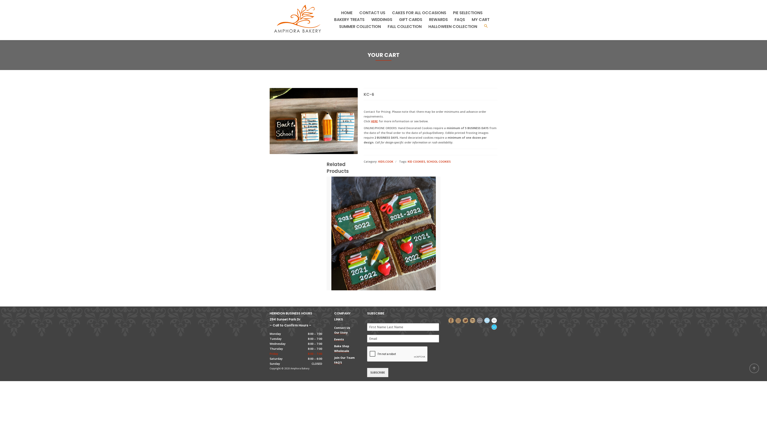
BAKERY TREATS (349, 19)
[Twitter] (465, 320)
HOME (347, 13)
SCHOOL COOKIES (439, 161)
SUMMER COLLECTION (360, 26)
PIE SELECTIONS (468, 13)
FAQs (460, 19)
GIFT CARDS (410, 19)
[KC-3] (376, 215)
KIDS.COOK (385, 161)
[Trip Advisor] (472, 320)
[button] (486, 26)
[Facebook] (451, 320)
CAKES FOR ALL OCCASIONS (419, 13)
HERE (374, 121)
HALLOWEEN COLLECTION (452, 26)
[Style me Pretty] (494, 320)
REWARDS (438, 19)
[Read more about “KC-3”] (390, 215)
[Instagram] (458, 320)
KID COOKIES (416, 161)
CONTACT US (372, 13)
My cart (481, 19)
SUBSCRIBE (377, 372)
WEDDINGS (381, 19)
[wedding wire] (494, 326)
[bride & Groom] (480, 320)
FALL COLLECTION (405, 26)
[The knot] (487, 320)
